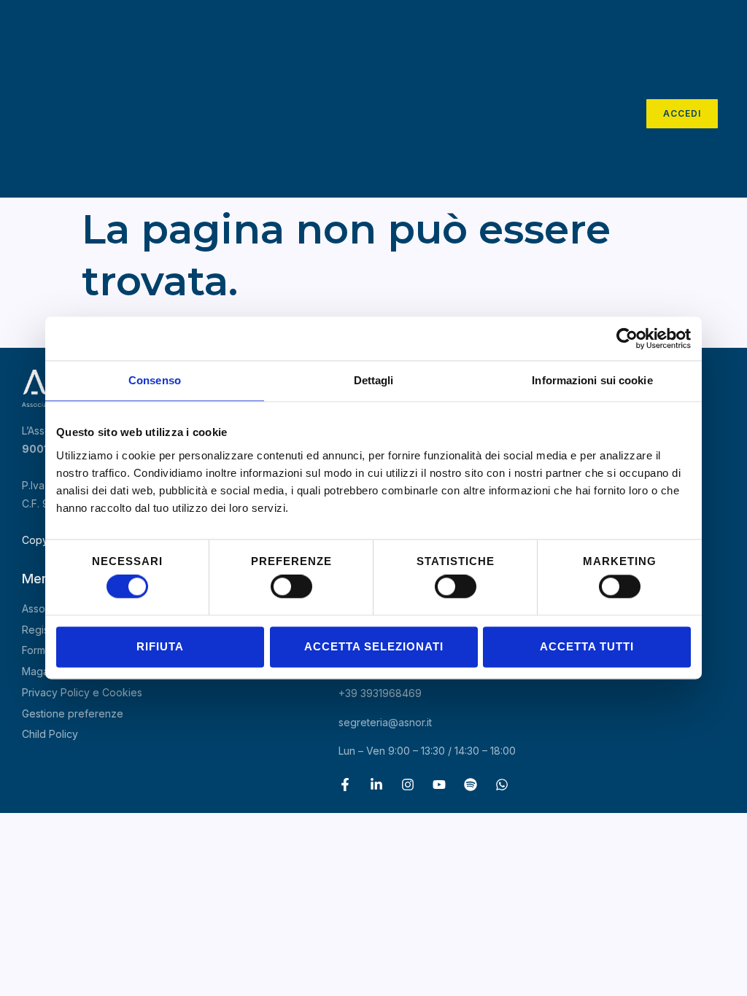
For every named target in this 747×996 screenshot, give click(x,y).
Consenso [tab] (154, 380)
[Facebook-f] (345, 784)
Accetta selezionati (374, 646)
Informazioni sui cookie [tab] (592, 380)
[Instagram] (407, 784)
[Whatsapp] (501, 784)
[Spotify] (470, 784)
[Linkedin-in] (376, 784)
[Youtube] (439, 784)
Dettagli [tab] (374, 380)
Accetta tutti (587, 646)
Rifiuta (160, 646)
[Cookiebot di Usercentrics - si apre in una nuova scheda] (627, 338)
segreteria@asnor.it (385, 722)
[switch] (291, 587)
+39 (380, 693)
